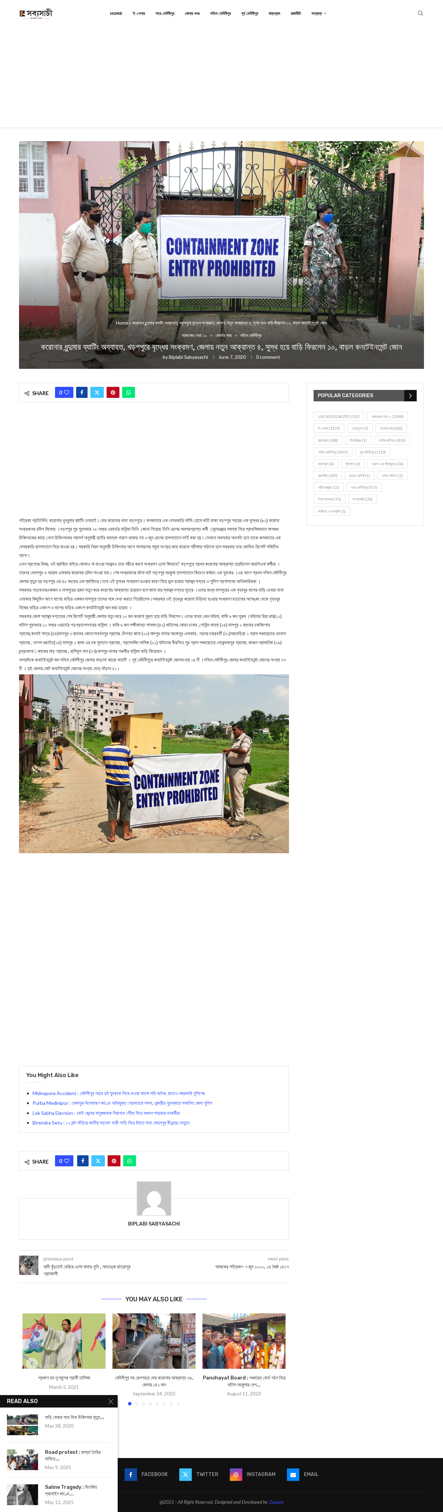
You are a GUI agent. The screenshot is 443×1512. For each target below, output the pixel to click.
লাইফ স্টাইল (392, 475)
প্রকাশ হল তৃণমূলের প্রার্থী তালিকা (64, 1378)
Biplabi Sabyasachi (188, 357)
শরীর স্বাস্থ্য (328, 487)
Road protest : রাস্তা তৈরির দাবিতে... (73, 1455)
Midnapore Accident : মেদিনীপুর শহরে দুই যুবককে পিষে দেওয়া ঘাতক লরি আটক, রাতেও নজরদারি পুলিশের (119, 1093)
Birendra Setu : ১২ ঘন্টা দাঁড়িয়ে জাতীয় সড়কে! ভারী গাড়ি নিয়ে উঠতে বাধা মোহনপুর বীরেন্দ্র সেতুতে (111, 1123)
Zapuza (276, 1502)
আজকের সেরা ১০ (387, 416)
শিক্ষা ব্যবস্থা (329, 499)
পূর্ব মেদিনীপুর (249, 13)
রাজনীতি (296, 13)
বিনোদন (353, 464)
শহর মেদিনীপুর (164, 13)
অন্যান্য (316, 13)
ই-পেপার (139, 13)
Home (116, 13)
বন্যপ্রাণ (326, 464)
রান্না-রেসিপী (359, 475)
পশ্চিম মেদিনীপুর (220, 13)
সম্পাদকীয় (362, 499)
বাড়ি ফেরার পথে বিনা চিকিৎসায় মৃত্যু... (74, 1417)
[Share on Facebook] (82, 392)
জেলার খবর (192, 13)
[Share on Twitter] (97, 392)
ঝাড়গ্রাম (274, 13)
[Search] (420, 14)
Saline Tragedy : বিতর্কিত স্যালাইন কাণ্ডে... (71, 1490)
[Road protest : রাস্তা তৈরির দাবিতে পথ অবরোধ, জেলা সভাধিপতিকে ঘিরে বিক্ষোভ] (22, 1459)
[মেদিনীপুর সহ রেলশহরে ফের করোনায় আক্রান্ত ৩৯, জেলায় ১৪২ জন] (154, 1341)
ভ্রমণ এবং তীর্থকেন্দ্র (387, 464)
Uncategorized (339, 416)
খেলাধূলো (360, 428)
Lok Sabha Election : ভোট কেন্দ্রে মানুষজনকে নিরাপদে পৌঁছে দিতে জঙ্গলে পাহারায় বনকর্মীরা (106, 1113)
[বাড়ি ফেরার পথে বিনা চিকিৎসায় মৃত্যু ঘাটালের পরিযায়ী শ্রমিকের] (22, 1424)
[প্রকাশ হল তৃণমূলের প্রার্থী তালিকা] (64, 1341)
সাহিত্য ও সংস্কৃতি (332, 511)
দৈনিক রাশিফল (392, 440)
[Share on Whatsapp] (128, 392)
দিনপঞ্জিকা (358, 440)
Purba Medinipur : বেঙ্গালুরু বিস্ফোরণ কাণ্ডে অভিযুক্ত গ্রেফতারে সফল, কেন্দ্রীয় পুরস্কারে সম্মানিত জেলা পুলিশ (122, 1103)
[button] (32, 1363)
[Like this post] (66, 392)
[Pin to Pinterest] (113, 392)
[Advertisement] (221, 78)
